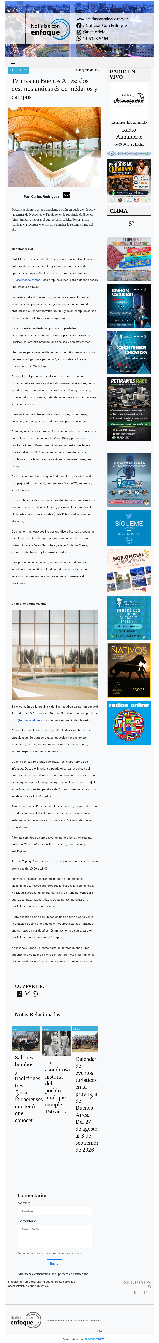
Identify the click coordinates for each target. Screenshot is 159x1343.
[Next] (91, 1096)
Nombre (24, 1203)
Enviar (55, 1263)
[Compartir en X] (27, 995)
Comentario (27, 1221)
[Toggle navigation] (13, 62)
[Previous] (18, 1096)
